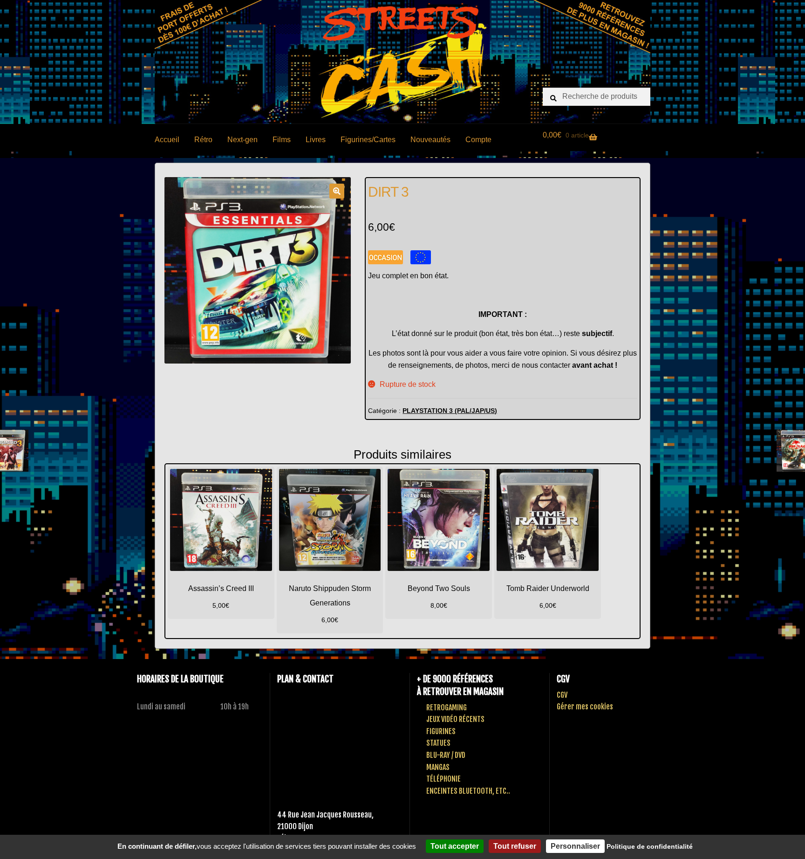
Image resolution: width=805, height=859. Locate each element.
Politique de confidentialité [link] (650, 846)
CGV (562, 695)
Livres (316, 140)
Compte (478, 140)
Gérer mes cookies (585, 706)
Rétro (203, 140)
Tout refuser (514, 846)
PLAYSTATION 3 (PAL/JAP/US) (449, 410)
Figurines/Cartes (368, 140)
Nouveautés (430, 140)
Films (282, 140)
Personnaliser (575, 846)
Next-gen (242, 140)
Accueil (167, 140)
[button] (336, 191)
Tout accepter (454, 846)
